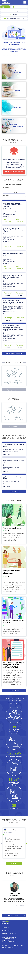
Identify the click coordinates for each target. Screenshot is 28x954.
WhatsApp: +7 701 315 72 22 (10, 942)
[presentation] (1, 842)
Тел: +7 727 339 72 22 (8, 939)
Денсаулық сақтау (21, 7)
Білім (6, 7)
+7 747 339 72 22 (6, 940)
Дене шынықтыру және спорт (15, 18)
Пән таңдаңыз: (14, 192)
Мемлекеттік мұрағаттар (15, 11)
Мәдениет (15, 14)
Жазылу (14, 864)
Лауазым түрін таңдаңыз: (14, 184)
